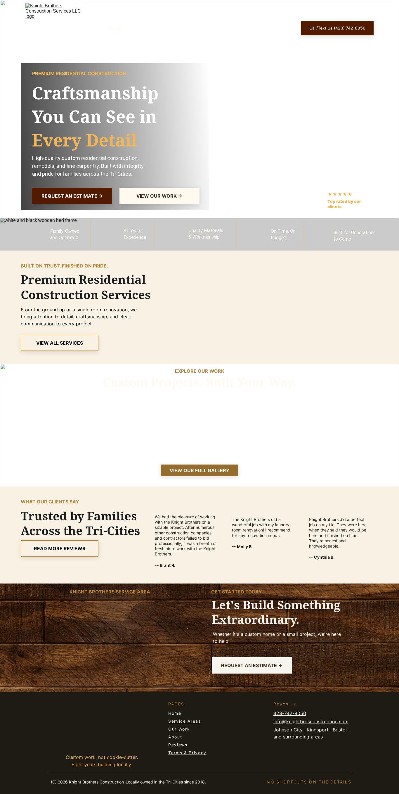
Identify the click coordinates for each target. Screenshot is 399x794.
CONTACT (272, 28)
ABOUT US (201, 28)
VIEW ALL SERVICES (59, 343)
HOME (114, 28)
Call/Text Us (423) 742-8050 (337, 27)
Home (174, 713)
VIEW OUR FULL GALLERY (200, 470)
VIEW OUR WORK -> (159, 196)
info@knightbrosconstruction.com (310, 721)
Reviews (178, 744)
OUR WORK (170, 28)
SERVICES (139, 28)
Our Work (179, 728)
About (175, 736)
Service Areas (184, 721)
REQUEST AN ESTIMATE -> (72, 196)
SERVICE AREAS (237, 28)
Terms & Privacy (187, 752)
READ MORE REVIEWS (59, 548)
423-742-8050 (289, 713)
